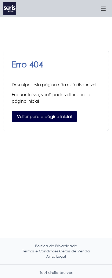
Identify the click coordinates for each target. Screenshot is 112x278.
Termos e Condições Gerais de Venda (56, 250)
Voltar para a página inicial (44, 116)
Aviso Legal (56, 256)
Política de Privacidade (56, 245)
